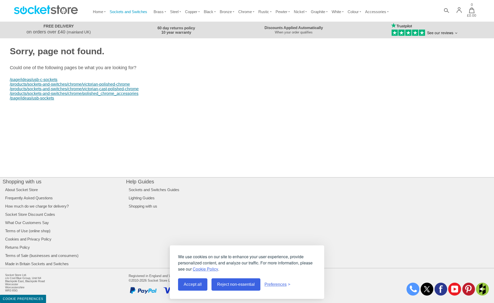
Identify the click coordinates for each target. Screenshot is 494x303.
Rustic (263, 12)
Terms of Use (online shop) (27, 231)
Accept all (193, 284)
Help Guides (140, 181)
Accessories (375, 12)
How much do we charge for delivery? (37, 206)
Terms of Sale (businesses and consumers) (41, 255)
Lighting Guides (142, 198)
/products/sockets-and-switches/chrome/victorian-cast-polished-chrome (74, 89)
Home (98, 12)
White (336, 12)
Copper (191, 12)
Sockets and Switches (128, 12)
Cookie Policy (205, 269)
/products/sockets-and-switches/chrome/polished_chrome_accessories (74, 93)
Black (208, 12)
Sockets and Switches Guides (154, 190)
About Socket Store (21, 190)
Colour (353, 12)
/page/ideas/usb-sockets (32, 98)
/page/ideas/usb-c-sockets (33, 79)
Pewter (281, 12)
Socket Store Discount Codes (30, 214)
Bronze (226, 12)
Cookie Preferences (23, 299)
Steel (174, 12)
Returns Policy (17, 247)
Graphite (318, 12)
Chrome (245, 12)
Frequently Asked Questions (29, 198)
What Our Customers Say (27, 222)
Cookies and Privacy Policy (28, 239)
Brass (159, 12)
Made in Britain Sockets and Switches (37, 264)
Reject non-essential (236, 284)
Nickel (299, 12)
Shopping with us (22, 181)
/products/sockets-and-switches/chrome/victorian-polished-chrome (70, 84)
